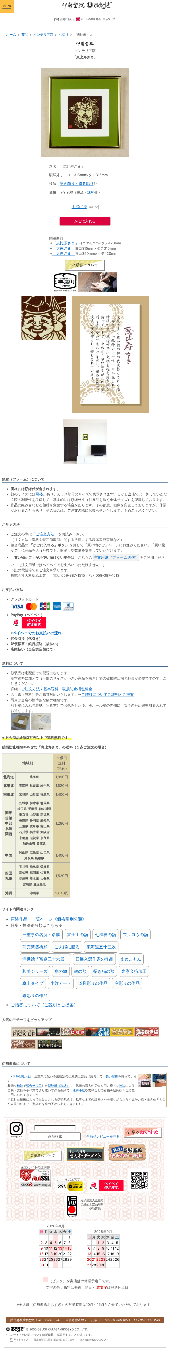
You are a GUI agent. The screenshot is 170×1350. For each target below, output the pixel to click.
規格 (39, 494)
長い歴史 (112, 1076)
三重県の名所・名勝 (41, 934)
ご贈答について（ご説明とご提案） (44, 1004)
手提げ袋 (79, 206)
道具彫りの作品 (93, 983)
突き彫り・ (69, 183)
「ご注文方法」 (45, 534)
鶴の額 (80, 971)
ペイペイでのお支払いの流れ (37, 633)
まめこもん (130, 959)
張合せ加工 (34, 1085)
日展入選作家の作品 (94, 959)
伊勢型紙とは (22, 1076)
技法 (122, 1085)
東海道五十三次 (101, 946)
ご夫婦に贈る (67, 946)
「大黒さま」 (63, 248)
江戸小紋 (79, 1090)
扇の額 (60, 971)
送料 (91, 192)
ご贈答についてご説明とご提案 (107, 694)
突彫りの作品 (127, 983)
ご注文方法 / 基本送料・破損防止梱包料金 (56, 689)
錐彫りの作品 (35, 995)
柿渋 (20, 1085)
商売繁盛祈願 (35, 946)
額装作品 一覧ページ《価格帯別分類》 (48, 919)
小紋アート (60, 983)
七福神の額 (105, 934)
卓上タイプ (32, 983)
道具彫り (86, 183)
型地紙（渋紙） (59, 1085)
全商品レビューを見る (103, 1137)
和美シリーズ (35, 971)
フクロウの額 (135, 934)
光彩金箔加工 (134, 971)
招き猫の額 (103, 971)
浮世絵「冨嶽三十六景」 (45, 959)
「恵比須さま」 (65, 243)
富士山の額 (77, 934)
